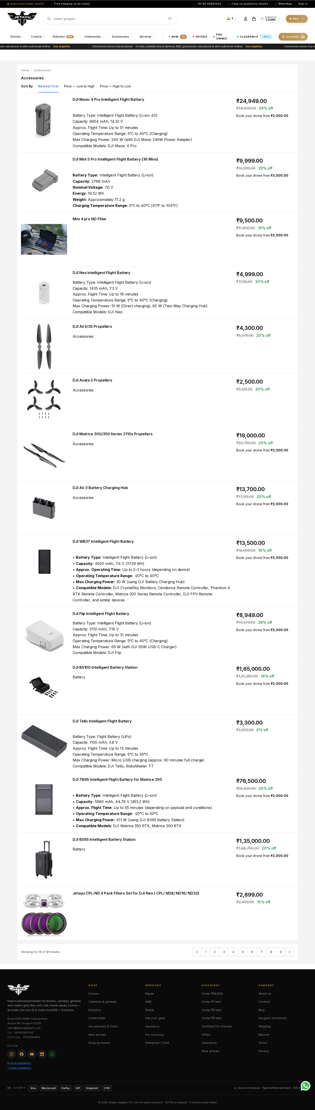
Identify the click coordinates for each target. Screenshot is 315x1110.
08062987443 (23, 1032)
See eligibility (54, 46)
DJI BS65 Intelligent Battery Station (104, 839)
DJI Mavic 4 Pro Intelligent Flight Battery (108, 99)
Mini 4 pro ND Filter (90, 219)
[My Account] (245, 19)
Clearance (255, 36)
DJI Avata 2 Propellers (92, 380)
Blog (262, 1010)
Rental (149, 1010)
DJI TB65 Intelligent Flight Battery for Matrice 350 (117, 779)
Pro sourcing (154, 1034)
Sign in (303, 3)
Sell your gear (155, 1018)
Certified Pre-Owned (216, 1026)
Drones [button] (15, 36)
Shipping (265, 1026)
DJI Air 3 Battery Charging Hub (100, 487)
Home (25, 70)
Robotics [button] (62, 36)
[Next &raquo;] (289, 952)
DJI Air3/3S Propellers (92, 326)
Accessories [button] (120, 36)
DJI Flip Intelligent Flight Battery (101, 613)
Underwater (97, 1018)
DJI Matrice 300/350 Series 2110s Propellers (113, 434)
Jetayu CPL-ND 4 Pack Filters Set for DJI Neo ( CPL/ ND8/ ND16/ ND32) (136, 893)
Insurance (152, 1026)
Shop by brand (99, 1042)
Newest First (48, 86)
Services (146, 36)
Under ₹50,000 (212, 993)
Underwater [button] (92, 36)
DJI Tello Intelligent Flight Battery (102, 721)
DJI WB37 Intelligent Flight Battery (103, 541)
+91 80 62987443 (209, 3)
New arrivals (97, 1034)
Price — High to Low (115, 86)
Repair (150, 993)
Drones (94, 993)
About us (265, 993)
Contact (264, 1001)
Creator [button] (36, 36)
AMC (148, 1001)
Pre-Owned (221, 36)
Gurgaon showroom (273, 1018)
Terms (263, 1042)
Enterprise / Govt (157, 1042)
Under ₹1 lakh (211, 1001)
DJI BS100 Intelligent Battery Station (105, 667)
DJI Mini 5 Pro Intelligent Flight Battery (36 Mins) (115, 159)
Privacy (264, 1051)
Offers (201, 36)
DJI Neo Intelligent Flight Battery (101, 272)
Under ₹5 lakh (212, 1018)
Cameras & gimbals (102, 1001)
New (178, 36)
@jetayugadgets (19, 1063)
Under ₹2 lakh (212, 1010)
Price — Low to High (79, 86)
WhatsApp (285, 3)
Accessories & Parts (103, 1026)
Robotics (95, 1010)
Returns (264, 1034)
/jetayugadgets (19, 1067)
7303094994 (31, 1037)
